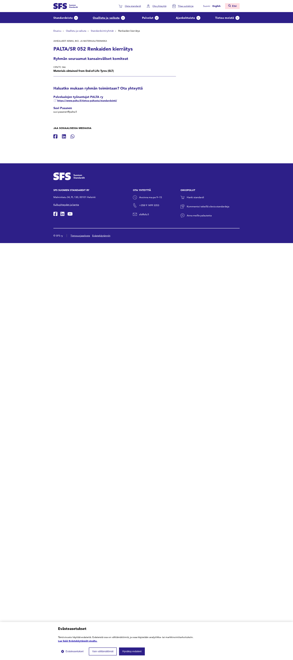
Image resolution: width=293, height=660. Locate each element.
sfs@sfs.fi (144, 214)
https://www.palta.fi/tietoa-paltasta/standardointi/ (87, 100)
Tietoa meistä (224, 18)
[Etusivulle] (65, 5)
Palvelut (147, 18)
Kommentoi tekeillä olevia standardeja (208, 206)
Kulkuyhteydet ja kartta (66, 204)
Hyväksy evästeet (131, 651)
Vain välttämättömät (102, 651)
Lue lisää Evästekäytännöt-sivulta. (77, 640)
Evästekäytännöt (101, 235)
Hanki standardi (195, 197)
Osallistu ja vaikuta (106, 18)
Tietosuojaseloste (80, 235)
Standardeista (63, 18)
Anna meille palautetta (199, 215)
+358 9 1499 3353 (149, 205)
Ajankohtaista (185, 18)
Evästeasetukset (74, 651)
